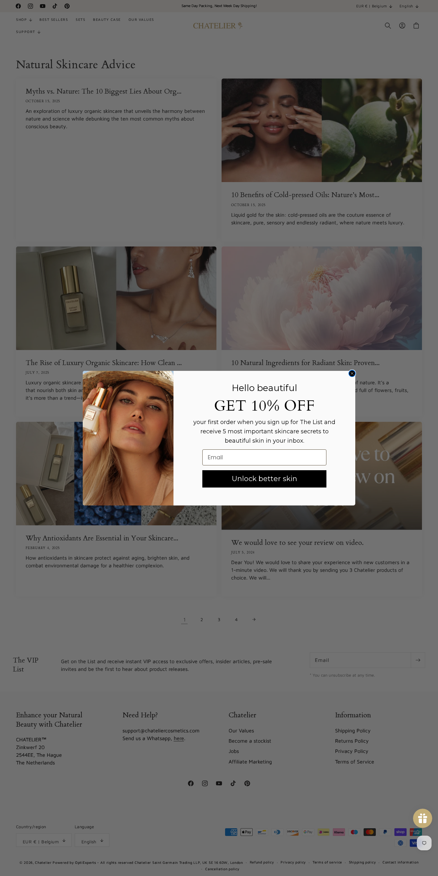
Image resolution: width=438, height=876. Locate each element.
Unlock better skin (264, 478)
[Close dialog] (352, 373)
